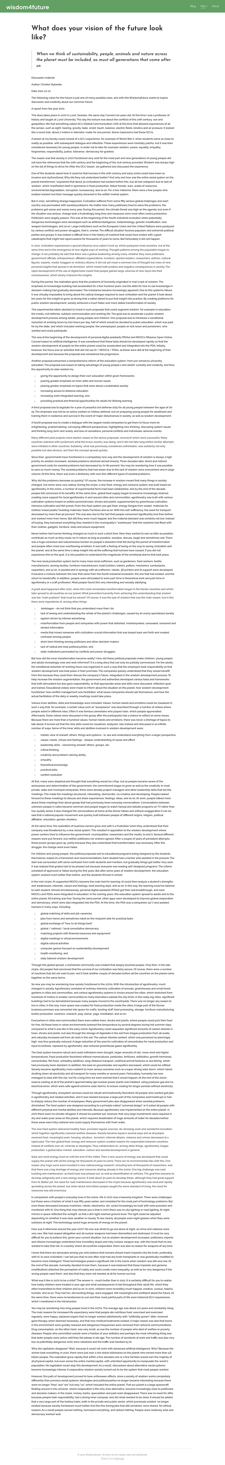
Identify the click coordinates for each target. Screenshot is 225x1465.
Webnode (119, 1458)
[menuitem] (194, 6)
